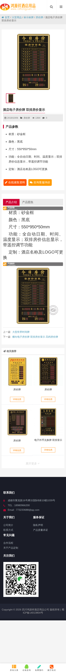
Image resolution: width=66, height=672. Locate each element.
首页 (7, 17)
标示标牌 (29, 17)
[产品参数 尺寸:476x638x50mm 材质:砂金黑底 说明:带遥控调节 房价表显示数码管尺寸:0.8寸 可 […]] (17, 422)
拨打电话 (52, 670)
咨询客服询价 (41, 182)
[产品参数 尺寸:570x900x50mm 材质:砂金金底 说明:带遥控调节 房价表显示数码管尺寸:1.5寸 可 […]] (17, 371)
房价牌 (39, 17)
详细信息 (17, 399)
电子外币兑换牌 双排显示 (48, 440)
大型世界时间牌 (21, 331)
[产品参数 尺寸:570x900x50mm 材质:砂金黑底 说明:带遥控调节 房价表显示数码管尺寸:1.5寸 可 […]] (48, 371)
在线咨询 (27, 670)
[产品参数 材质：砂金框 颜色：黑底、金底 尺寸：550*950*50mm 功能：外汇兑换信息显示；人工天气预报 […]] (48, 422)
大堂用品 (17, 17)
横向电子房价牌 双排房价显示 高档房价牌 (35, 336)
